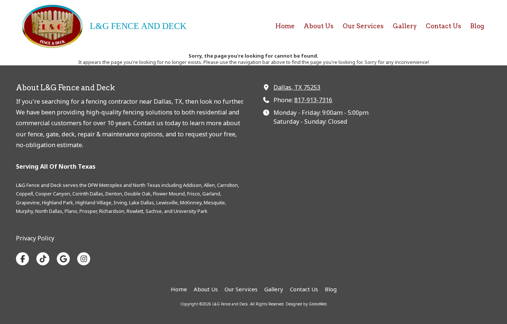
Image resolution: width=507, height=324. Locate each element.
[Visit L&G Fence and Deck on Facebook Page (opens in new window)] (22, 258)
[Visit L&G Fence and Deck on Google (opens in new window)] (63, 258)
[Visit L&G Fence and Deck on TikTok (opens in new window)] (42, 258)
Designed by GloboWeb (306, 304)
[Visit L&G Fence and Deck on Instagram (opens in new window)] (83, 258)
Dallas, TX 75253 (297, 87)
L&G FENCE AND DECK (138, 26)
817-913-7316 (313, 100)
